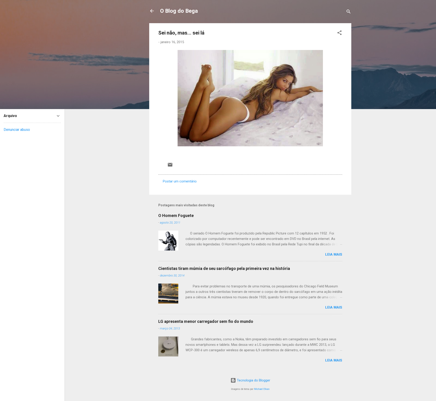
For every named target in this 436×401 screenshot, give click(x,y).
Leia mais (333, 254)
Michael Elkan (262, 389)
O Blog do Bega (179, 11)
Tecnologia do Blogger (253, 380)
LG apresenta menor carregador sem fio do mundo (205, 321)
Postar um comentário (180, 181)
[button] (339, 33)
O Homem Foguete (176, 215)
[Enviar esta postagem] (170, 166)
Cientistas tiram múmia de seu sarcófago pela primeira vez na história (224, 268)
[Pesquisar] (348, 12)
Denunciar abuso (17, 129)
